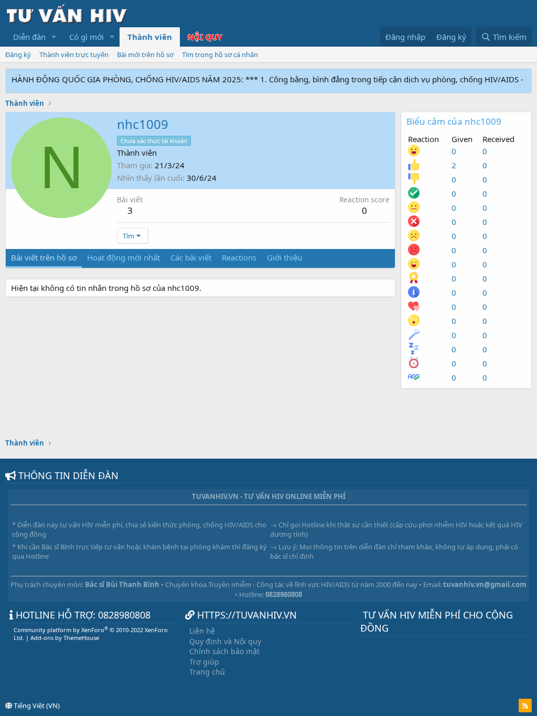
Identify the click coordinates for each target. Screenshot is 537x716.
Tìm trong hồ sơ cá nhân (220, 54)
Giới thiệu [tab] (284, 257)
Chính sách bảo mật (224, 651)
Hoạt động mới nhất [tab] (123, 257)
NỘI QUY (205, 36)
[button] (54, 37)
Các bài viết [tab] (190, 257)
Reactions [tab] (239, 257)
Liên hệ (202, 631)
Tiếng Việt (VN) (36, 705)
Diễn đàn (29, 36)
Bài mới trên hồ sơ (145, 54)
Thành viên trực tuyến (74, 54)
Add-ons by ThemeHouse (64, 638)
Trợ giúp (204, 662)
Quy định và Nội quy (225, 641)
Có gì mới (86, 36)
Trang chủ (207, 672)
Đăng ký (18, 54)
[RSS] (525, 705)
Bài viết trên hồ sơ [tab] (44, 257)
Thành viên (149, 36)
